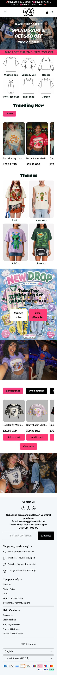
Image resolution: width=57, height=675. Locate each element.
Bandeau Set (18, 315)
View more (28, 446)
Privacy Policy (9, 589)
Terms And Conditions (13, 598)
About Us (7, 584)
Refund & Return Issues (13, 634)
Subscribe (46, 535)
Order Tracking (9, 620)
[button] (5, 12)
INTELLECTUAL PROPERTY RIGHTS (16, 603)
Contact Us (8, 615)
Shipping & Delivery (11, 624)
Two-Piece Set (38, 315)
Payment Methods (11, 629)
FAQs (5, 594)
